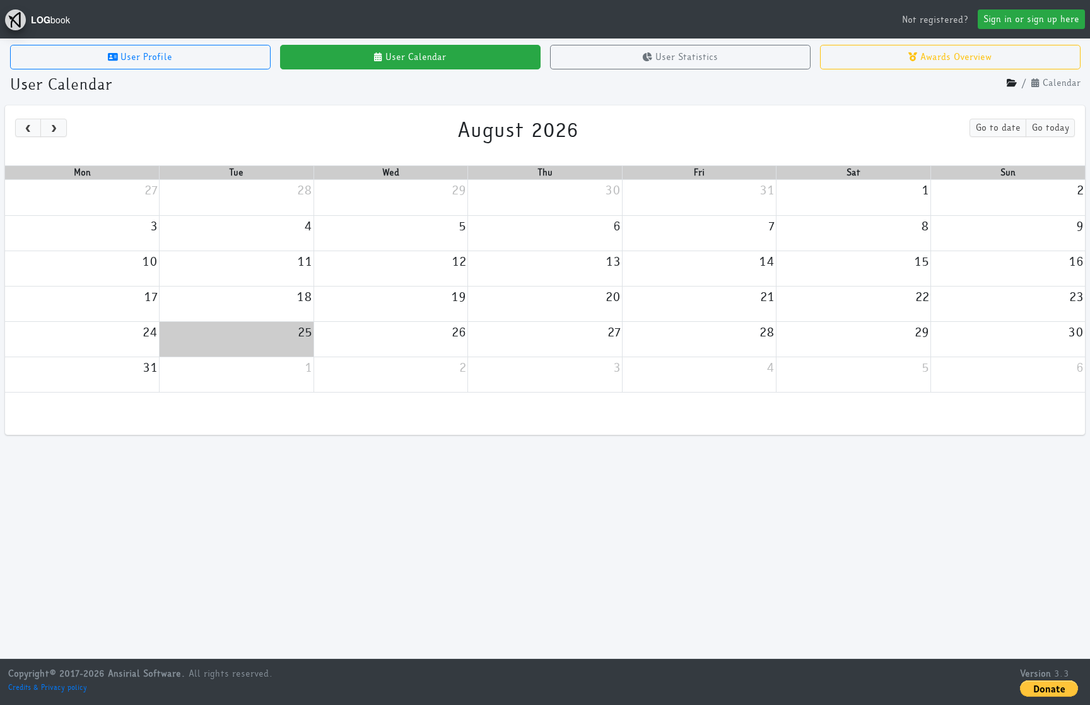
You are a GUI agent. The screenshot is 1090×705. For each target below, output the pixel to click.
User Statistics (685, 57)
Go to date (998, 127)
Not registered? (935, 20)
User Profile (144, 57)
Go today (1050, 127)
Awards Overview (954, 57)
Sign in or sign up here (1031, 19)
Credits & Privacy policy (47, 687)
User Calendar (414, 57)
